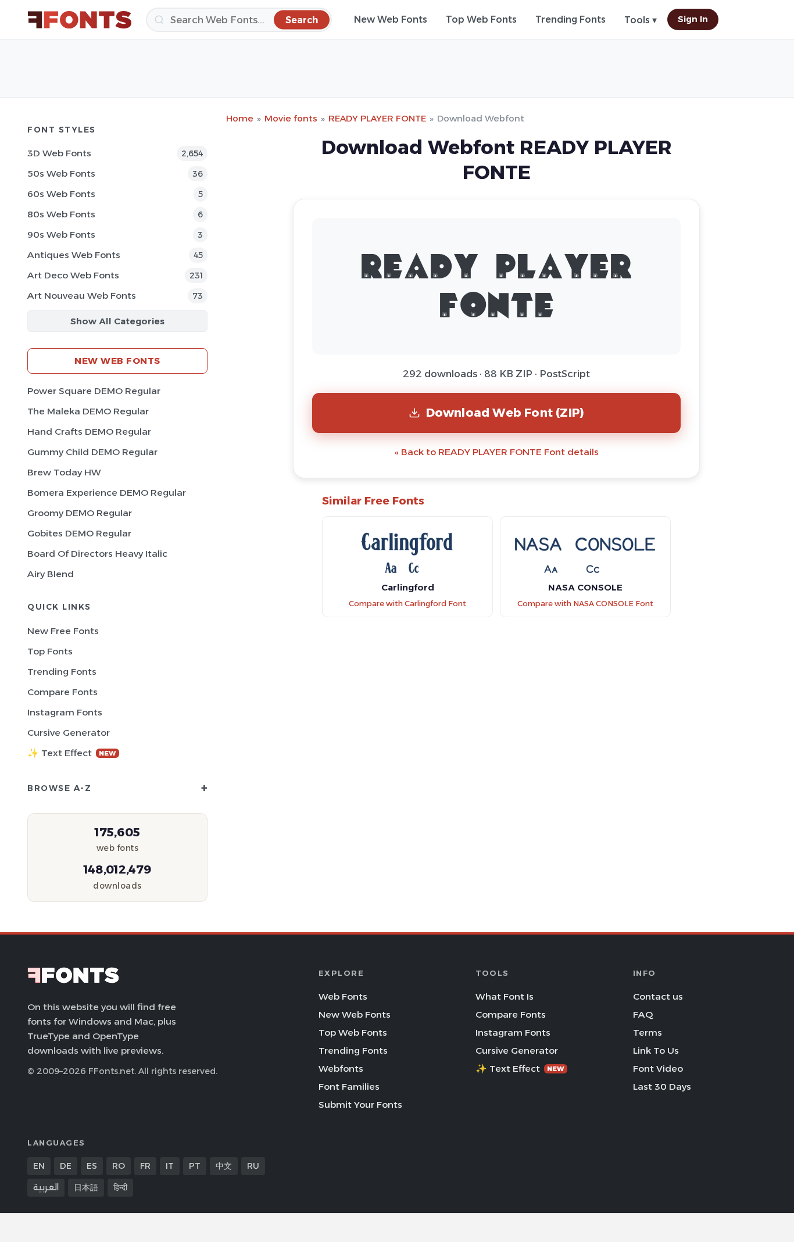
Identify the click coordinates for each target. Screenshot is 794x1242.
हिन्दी (120, 1187)
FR (145, 1166)
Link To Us (656, 1050)
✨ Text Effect (71, 752)
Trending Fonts (570, 19)
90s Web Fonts (61, 234)
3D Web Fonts (59, 153)
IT (170, 1166)
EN (39, 1166)
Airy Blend (50, 573)
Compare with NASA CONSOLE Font (585, 603)
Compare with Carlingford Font (407, 603)
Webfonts (341, 1068)
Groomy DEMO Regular (79, 512)
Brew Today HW (64, 472)
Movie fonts (290, 118)
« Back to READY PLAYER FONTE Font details (497, 451)
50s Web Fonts (61, 173)
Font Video (658, 1068)
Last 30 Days (662, 1086)
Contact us (658, 996)
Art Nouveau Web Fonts (81, 295)
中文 (224, 1166)
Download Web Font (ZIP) (505, 412)
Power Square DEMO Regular (93, 390)
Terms (647, 1032)
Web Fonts (343, 996)
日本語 (86, 1187)
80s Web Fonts (61, 214)
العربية (46, 1187)
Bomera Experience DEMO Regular (106, 492)
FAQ (643, 1014)
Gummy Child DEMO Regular (92, 451)
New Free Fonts (63, 630)
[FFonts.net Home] (79, 19)
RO (118, 1166)
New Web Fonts (390, 19)
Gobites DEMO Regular (79, 533)
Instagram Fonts (64, 712)
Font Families (349, 1086)
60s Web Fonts (61, 193)
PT (195, 1166)
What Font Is (504, 996)
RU (253, 1166)
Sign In (693, 19)
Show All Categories (117, 321)
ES (92, 1166)
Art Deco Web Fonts (73, 275)
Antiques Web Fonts (73, 254)
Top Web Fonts (481, 19)
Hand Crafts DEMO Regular (89, 431)
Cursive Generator (68, 732)
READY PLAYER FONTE (377, 118)
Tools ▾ (640, 20)
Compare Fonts (62, 691)
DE (65, 1166)
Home (239, 118)
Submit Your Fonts (360, 1104)
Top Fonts (50, 651)
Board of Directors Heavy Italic (97, 553)
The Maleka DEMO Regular (88, 411)
